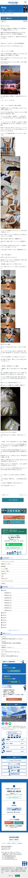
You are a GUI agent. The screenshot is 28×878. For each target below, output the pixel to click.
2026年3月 (6, 605)
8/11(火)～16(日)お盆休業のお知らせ (9, 656)
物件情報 (3, 566)
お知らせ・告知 (5, 571)
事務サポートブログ (6, 563)
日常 (2, 576)
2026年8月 (6, 592)
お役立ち (3, 583)
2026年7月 (6, 595)
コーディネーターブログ (7, 581)
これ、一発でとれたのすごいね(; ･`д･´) (10, 651)
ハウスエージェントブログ (7, 561)
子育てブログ (4, 578)
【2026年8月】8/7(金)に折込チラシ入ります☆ (12, 638)
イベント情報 (4, 568)
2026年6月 (6, 597)
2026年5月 (6, 600)
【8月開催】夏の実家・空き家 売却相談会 (11, 643)
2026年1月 (6, 610)
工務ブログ (4, 573)
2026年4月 (6, 602)
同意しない (11, 875)
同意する (17, 875)
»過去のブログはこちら (14, 630)
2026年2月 (6, 607)
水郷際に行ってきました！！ (8, 647)
